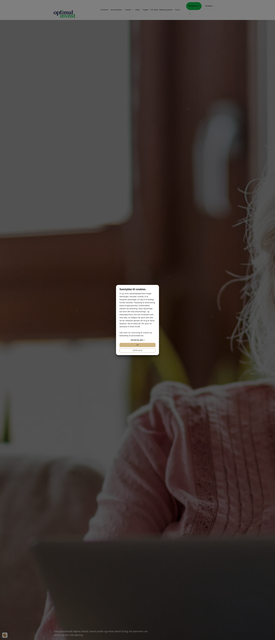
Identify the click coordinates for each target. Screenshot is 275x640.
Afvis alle (137, 350)
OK (137, 345)
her (142, 335)
